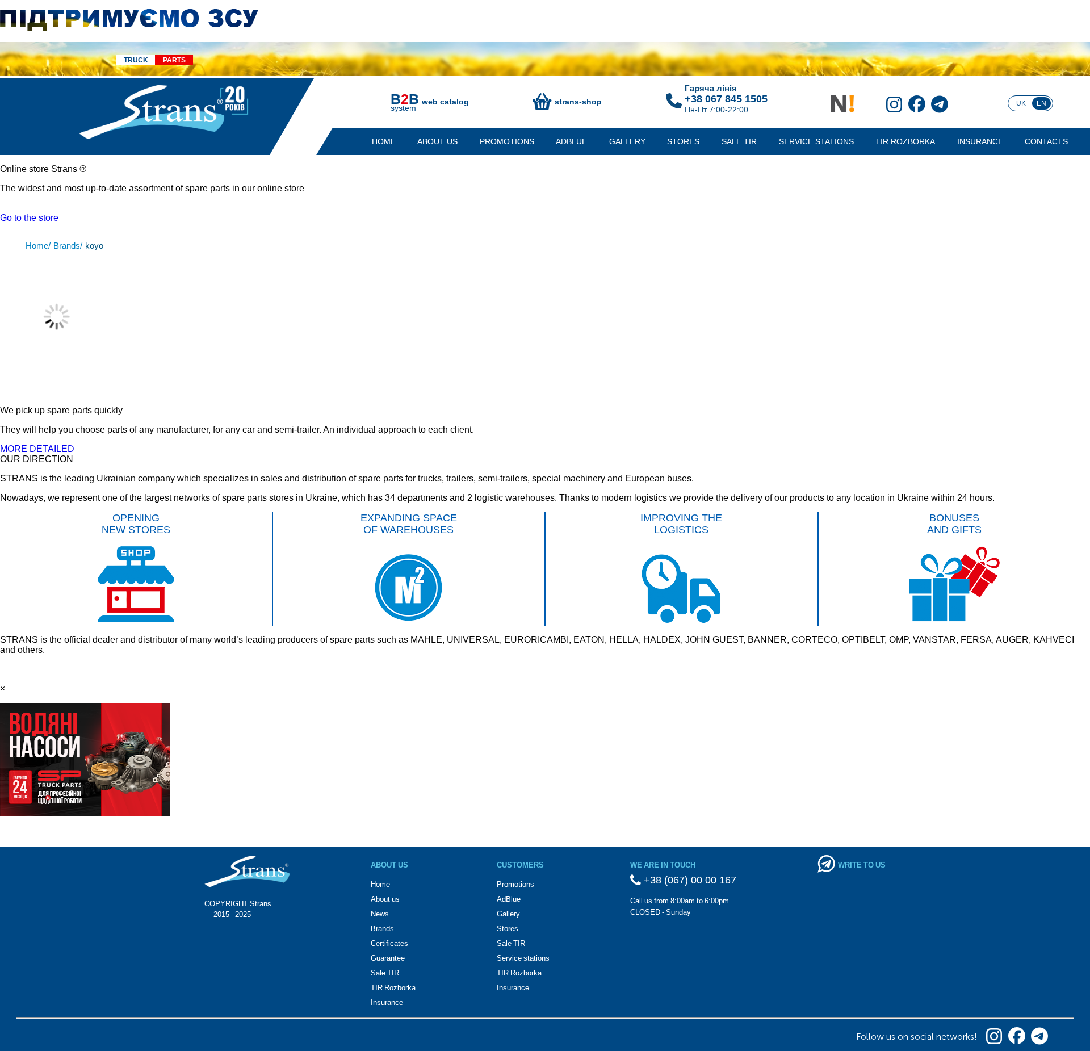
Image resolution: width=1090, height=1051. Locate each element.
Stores (683, 141)
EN (1041, 103)
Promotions (507, 141)
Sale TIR (739, 141)
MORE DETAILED (37, 449)
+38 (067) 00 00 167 (688, 880)
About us (437, 141)
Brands (382, 928)
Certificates (389, 943)
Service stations (816, 141)
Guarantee (388, 958)
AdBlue (571, 141)
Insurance (980, 141)
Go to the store (29, 218)
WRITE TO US (862, 865)
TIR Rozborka (905, 141)
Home (384, 141)
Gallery (627, 141)
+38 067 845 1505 (726, 98)
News (380, 914)
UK (1021, 103)
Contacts (1046, 141)
